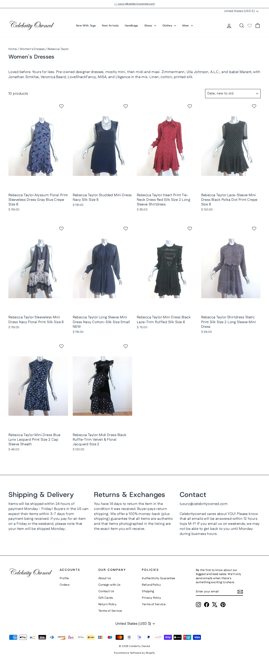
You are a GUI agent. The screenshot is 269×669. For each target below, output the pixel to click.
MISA (102, 77)
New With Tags (86, 25)
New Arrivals (110, 25)
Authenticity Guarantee (158, 578)
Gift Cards (105, 598)
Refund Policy (151, 585)
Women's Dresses (32, 49)
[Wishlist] (249, 25)
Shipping (148, 591)
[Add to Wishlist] (62, 106)
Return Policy (107, 604)
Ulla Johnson (197, 71)
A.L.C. (215, 71)
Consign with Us (109, 585)
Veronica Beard (53, 77)
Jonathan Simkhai (23, 77)
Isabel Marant (240, 71)
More (186, 25)
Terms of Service (110, 611)
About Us (104, 578)
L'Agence (123, 77)
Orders (64, 585)
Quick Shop (38, 186)
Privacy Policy (151, 598)
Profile (64, 578)
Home (12, 49)
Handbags (131, 25)
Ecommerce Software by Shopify (134, 653)
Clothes (167, 25)
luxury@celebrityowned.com (204, 503)
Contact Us (106, 591)
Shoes (148, 25)
